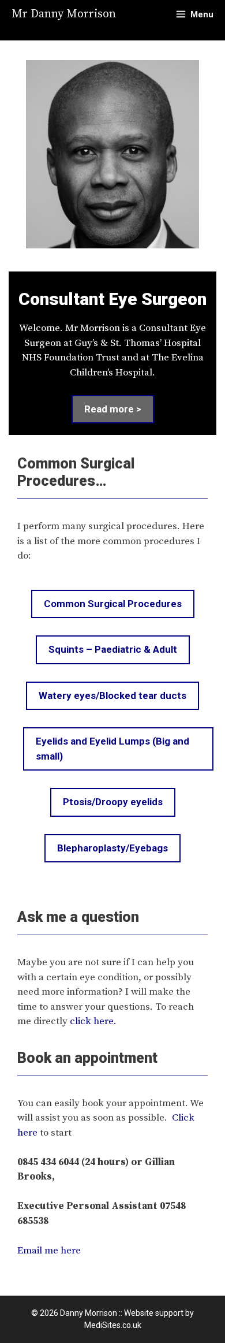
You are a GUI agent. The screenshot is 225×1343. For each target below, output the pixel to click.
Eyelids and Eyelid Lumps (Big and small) (112, 748)
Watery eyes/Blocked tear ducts (112, 695)
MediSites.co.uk (112, 1325)
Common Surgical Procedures (113, 603)
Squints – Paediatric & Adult (112, 649)
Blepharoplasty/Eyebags (112, 848)
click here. (93, 1021)
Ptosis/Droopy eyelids (113, 802)
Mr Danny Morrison (64, 14)
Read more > (112, 409)
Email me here (49, 1250)
